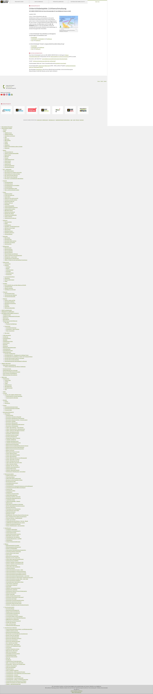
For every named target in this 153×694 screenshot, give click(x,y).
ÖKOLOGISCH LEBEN (7, 128)
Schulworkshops (7, 368)
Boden (6, 223)
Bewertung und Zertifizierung (10, 321)
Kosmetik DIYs (8, 239)
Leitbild (6, 381)
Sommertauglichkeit (9, 165)
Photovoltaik (8, 162)
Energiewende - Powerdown (13, 644)
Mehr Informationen (76, 692)
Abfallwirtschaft (7, 314)
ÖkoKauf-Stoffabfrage (11, 324)
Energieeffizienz (7, 338)
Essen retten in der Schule (12, 553)
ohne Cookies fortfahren (76, 690)
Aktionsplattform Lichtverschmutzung (59, 56)
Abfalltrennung (8, 132)
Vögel (6, 281)
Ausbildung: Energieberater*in (13, 531)
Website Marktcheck (11, 468)
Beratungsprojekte (9, 474)
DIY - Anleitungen (7, 169)
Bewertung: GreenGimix (12, 639)
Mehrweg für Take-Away (12, 650)
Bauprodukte (8, 155)
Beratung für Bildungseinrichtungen (11, 371)
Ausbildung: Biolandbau (11, 529)
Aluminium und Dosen (10, 136)
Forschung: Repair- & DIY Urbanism (14, 616)
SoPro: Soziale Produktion (12, 670)
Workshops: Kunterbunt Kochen (13, 601)
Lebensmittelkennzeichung (11, 207)
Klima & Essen (8, 247)
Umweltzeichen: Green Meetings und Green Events (18, 673)
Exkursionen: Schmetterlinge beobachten (16, 550)
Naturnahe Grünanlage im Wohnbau (14, 504)
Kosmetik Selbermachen (10, 241)
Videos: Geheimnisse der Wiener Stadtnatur (15, 366)
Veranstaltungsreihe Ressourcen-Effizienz (16, 681)
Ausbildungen (8, 528)
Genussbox (8, 647)
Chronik (5, 393)
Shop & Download (39, 1)
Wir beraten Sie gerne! (7, 126)
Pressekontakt (8, 410)
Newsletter (7, 403)
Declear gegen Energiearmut (13, 611)
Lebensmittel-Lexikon (10, 209)
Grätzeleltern (9, 540)
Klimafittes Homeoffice (10, 303)
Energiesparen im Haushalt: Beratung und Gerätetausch (19, 486)
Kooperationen (8, 384)
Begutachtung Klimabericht (12, 610)
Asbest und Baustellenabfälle (11, 153)
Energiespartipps (9, 182)
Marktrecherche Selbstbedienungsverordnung (17, 445)
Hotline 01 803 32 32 (11, 475)
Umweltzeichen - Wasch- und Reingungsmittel (17, 679)
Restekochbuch (10, 668)
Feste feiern (7, 196)
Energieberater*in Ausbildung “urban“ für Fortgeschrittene (18, 356)
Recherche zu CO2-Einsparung (13, 621)
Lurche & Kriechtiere (10, 276)
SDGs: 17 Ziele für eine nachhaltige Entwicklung (16, 260)
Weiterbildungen (7, 352)
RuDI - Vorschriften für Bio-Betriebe (14, 662)
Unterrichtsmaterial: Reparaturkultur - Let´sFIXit (17, 576)
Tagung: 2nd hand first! (11, 565)
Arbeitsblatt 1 (34, 39)
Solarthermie (8, 164)
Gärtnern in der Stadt (10, 228)
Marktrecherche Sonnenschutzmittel (15, 448)
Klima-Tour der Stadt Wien (12, 556)
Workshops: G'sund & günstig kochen (15, 600)
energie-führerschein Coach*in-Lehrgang (14, 358)
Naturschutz (6, 262)
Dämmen (7, 156)
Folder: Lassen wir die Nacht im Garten (15, 430)
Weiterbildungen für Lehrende (10, 370)
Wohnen (5, 298)
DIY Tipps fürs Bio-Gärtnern (11, 175)
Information (7, 413)
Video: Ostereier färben (11, 464)
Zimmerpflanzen (8, 234)
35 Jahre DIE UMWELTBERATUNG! (13, 394)
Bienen (7, 268)
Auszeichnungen (8, 388)
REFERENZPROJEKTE (35, 5)
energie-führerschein (11, 532)
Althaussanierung (9, 152)
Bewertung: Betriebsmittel (12, 636)
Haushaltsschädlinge (9, 301)
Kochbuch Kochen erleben (12, 435)
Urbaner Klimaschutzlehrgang (13, 541)
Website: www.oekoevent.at (13, 467)
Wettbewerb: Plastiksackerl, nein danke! (15, 471)
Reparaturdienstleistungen (9, 347)
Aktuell (4, 129)
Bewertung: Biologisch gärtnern (13, 638)
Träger (6, 383)
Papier (6, 142)
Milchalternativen (9, 210)
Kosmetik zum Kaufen (10, 242)
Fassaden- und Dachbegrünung (12, 226)
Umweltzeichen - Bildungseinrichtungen (15, 672)
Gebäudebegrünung (9, 159)
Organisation (6, 378)
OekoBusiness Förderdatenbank (14, 661)
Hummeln (8, 271)
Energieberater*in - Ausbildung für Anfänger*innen (17, 355)
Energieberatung (9, 183)
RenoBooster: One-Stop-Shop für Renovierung (17, 515)
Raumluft (5, 344)
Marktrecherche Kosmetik (12, 444)
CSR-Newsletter (7, 335)
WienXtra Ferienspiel (11, 592)
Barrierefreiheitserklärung (63, 120)
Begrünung (5, 317)
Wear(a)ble (8, 586)
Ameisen (8, 266)
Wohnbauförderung (9, 167)
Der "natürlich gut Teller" (12, 643)
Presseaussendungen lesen (11, 407)
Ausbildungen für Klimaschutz (12, 258)
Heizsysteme (8, 161)
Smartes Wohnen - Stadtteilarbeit (14, 518)
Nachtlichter (39, 69)
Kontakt (82, 120)
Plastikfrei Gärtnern (9, 232)
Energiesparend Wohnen (12, 614)
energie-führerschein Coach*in (13, 534)
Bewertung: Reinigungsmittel (13, 641)
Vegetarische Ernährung (10, 218)
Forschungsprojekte (9, 607)
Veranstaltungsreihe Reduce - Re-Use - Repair (17, 521)
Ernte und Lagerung (9, 195)
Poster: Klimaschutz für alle (12, 461)
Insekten (7, 265)
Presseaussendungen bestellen (12, 408)
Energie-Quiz (9, 489)
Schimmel (7, 306)
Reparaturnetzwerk (10, 512)
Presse (77, 120)
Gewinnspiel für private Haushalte (14, 396)
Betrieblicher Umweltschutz (78, 1)
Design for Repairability (11, 548)
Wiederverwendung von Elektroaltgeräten (16, 682)
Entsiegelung (8, 225)
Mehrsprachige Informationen (10, 375)
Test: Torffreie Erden (11, 624)
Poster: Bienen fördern (11, 453)
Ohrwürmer (9, 274)
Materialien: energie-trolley (12, 535)
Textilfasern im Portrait (10, 289)
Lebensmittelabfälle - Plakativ (13, 501)
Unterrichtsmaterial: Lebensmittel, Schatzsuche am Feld (19, 577)
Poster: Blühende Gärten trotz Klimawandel (16, 458)
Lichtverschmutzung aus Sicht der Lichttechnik (44, 61)
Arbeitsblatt (34, 47)
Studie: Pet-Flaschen (11, 622)
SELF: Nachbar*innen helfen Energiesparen (16, 516)
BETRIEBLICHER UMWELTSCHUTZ (10, 313)
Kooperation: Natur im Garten (13, 438)
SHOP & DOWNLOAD (7, 310)
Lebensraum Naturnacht (44, 65)
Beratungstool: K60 (11, 481)
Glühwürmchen (9, 270)
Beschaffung (6, 319)
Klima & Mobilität (9, 250)
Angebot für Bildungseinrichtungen (11, 316)
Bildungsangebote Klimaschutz (13, 547)
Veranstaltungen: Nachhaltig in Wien (14, 582)
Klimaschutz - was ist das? (11, 257)
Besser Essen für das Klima (12, 635)
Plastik (6, 143)
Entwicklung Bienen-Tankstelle (13, 551)
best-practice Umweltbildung (10, 373)
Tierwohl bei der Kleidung (11, 295)
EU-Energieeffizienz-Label (11, 188)
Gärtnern (5, 220)
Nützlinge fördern (9, 231)
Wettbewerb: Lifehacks (11, 589)
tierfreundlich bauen (9, 279)
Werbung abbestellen (10, 308)
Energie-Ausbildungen (10, 353)
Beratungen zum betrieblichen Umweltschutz (17, 633)
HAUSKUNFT (9, 492)
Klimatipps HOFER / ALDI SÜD (13, 496)
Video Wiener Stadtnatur (12, 583)
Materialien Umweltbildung (9, 365)
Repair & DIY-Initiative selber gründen (13, 146)
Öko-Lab (8, 658)
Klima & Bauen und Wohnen (11, 254)
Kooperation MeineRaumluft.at (13, 498)
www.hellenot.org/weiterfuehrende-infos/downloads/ (54, 58)
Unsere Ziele (8, 380)
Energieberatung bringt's (12, 483)
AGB (71, 120)
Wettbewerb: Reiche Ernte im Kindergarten (16, 591)
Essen (4, 192)
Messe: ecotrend (10, 450)
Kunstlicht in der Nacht (60, 63)
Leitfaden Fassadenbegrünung (13, 442)
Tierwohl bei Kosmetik (10, 296)
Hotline (6, 401)
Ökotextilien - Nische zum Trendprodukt (15, 664)
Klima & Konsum (8, 249)
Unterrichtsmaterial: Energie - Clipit (14, 569)
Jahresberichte (8, 386)
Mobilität (5, 340)
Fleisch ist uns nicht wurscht (11, 198)
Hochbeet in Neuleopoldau (12, 493)
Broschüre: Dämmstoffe (12, 423)
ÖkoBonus (8, 659)
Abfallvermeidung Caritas (12, 630)
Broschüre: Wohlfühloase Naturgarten (15, 424)
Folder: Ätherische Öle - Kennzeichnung (15, 429)
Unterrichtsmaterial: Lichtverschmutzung (16, 571)
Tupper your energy (10, 519)
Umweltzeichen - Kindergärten (13, 676)
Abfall (4, 131)
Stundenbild (34, 37)
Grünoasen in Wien (10, 490)
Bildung (6, 544)
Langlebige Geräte (10, 499)
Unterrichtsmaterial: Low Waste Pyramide (16, 572)
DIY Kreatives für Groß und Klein (12, 174)
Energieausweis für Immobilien (12, 185)
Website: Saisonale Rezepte (12, 470)
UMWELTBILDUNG (6, 363)
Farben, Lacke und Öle (10, 300)
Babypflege (7, 237)
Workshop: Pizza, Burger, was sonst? (15, 597)
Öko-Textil (7, 333)
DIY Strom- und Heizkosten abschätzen (14, 178)
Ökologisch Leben (19, 1)
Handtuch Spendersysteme (12, 649)
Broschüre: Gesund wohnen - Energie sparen (16, 420)
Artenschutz (8, 263)
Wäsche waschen (9, 288)
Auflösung (49, 39)
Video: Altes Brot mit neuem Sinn (14, 462)
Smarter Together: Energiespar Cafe (14, 562)
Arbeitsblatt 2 (41, 39)
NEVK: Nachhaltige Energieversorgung (15, 505)
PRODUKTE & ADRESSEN (8, 311)
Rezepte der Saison (9, 213)
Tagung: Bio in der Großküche (13, 566)
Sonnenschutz (8, 244)
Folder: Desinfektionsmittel (12, 432)
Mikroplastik (8, 140)
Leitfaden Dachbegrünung (12, 441)
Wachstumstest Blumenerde (13, 625)
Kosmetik (5, 236)
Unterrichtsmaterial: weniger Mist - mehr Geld (17, 579)
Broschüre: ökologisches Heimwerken (15, 418)
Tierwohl (5, 292)
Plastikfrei (7, 145)
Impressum (45, 120)
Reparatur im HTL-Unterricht (13, 557)
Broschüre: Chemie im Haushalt (13, 416)
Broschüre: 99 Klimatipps (12, 426)
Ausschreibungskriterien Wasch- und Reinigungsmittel (19, 629)
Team (4, 391)
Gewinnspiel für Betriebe (12, 397)
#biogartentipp (8, 222)
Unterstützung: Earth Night (12, 510)
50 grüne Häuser (10, 608)
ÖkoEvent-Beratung (11, 507)
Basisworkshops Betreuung (12, 632)
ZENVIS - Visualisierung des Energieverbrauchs (17, 605)
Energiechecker (10, 484)
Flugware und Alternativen (11, 199)
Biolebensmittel (8, 193)
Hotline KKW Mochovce (11, 495)
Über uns (97, 1)
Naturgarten (8, 229)
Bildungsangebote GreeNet (12, 545)
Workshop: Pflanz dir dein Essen (13, 603)
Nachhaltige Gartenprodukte (13, 653)
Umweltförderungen (8, 350)
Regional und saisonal (10, 212)
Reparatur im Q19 (10, 513)
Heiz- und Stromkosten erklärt (12, 190)
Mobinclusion (9, 502)
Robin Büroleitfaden (11, 667)
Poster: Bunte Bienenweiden (13, 455)
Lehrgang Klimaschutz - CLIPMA (13, 538)
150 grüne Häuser (10, 477)
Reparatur (7, 148)
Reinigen (7, 304)
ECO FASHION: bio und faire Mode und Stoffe (15, 285)
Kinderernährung (9, 203)
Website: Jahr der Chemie (12, 465)
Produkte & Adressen (58, 1)
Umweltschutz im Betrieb (11, 627)
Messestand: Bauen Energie (12, 451)
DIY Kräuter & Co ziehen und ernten (13, 172)
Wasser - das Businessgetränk (13, 684)
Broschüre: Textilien (11, 421)
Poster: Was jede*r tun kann (12, 459)
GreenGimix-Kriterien (11, 327)
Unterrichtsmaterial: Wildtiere (13, 580)
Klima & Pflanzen (9, 252)
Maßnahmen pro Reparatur (12, 619)
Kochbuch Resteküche (11, 436)
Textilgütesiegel (8, 286)
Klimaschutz (6, 246)
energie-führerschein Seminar (12, 359)
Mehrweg (7, 139)
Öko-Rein (7, 322)
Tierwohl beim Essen (10, 293)
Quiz (32, 40)
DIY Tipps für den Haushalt (11, 177)
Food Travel (9, 554)
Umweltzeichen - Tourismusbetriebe (14, 678)
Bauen (4, 150)
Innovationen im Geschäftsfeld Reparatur (16, 617)
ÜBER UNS (4, 377)
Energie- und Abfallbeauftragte (13, 646)
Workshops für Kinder (11, 598)
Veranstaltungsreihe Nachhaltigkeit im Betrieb (16, 361)
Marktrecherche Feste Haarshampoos (15, 447)
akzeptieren (76, 689)
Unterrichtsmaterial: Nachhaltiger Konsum (16, 574)
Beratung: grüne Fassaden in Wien (14, 480)
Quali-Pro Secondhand (11, 665)
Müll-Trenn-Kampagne (11, 652)
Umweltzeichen (6, 349)
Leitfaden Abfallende (11, 439)
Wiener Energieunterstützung (13, 524)
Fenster (6, 158)
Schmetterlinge (10, 273)
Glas (6, 137)
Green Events (6, 343)
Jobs (74, 120)
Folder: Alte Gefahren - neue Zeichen (15, 427)
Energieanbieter (8, 187)
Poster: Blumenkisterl (11, 456)
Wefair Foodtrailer (10, 594)
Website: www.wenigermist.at (13, 588)
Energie (5, 180)
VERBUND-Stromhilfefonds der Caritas (15, 522)
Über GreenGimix (10, 330)
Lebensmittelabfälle (9, 206)
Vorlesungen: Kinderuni (11, 585)
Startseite (39, 120)
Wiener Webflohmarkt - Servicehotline (15, 525)
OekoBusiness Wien (8, 341)
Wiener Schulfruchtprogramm (13, 595)
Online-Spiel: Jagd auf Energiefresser (15, 559)
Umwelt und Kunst (10, 568)
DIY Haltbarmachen (9, 170)
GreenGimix (7, 326)
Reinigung (5, 346)
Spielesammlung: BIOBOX (12, 560)
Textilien (5, 283)
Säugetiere (7, 278)
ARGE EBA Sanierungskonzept (13, 478)
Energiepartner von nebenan (13, 537)
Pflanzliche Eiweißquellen (11, 215)
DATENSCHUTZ (52, 120)
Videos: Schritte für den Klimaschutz (13, 255)
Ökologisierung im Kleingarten (13, 509)
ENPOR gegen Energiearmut (13, 613)
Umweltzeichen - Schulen (12, 675)
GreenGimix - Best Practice (12, 329)
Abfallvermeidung (9, 134)
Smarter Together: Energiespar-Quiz (14, 563)
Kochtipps (7, 204)
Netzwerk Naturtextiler (11, 656)
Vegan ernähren (8, 216)
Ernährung (5, 337)
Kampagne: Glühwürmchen (12, 433)
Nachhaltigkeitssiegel (11, 655)
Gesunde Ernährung (9, 201)
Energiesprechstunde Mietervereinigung (15, 487)
